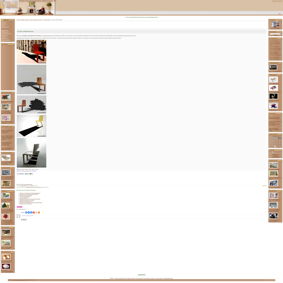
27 (270, 146)
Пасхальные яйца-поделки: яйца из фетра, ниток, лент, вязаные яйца (6, 200)
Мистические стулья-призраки (26, 195)
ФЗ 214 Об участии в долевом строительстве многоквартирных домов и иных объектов (275, 123)
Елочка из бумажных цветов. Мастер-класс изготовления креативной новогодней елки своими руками (7, 211)
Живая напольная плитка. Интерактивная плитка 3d (274, 118)
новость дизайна (25, 170)
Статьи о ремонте (158, 278)
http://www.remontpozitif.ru (26, 184)
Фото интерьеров (139, 278)
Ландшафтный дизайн (274, 58)
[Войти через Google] (36, 212)
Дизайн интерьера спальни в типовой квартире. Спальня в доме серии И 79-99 (7, 178)
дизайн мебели (29, 187)
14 (271, 143)
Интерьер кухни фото (275, 28)
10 (276, 141)
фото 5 (33, 169)
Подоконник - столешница (274, 169)
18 (278, 143)
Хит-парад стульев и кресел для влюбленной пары (30, 193)
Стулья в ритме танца (24, 197)
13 (270, 143)
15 (273, 143)
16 (275, 143)
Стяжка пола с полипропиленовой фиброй (7, 271)
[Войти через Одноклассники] (39, 212)
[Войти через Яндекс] (34, 212)
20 (270, 144)
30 (275, 146)
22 (273, 144)
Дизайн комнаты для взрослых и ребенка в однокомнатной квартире (7, 237)
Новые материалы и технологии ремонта (274, 53)
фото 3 (26, 169)
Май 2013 (275, 136)
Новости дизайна (130, 278)
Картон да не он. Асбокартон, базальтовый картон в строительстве (7, 163)
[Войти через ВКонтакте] (29, 212)
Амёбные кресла (272, 109)
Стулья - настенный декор (25, 196)
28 (271, 146)
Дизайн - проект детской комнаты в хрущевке (6, 248)
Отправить (24, 219)
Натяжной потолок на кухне (274, 187)
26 (280, 144)
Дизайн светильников (274, 42)
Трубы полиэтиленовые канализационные (274, 220)
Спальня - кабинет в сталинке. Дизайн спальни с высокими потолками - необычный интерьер (7, 137)
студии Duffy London (46, 35)
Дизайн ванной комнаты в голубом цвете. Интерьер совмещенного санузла (274, 210)
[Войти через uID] (26, 212)
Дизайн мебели (47, 19)
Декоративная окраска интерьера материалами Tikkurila (274, 129)
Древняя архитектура (274, 57)
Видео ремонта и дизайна (148, 278)
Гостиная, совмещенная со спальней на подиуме (6, 148)
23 (275, 144)
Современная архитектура (275, 54)
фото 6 (37, 169)
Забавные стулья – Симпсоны (26, 203)
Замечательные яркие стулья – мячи (27, 200)
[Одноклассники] (29, 174)
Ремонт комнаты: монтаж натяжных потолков (6, 261)
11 (278, 141)
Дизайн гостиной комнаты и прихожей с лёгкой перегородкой (7, 131)
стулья (41, 187)
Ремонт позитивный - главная (23, 19)
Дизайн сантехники (274, 46)
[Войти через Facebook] (31, 212)
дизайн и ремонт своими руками (19, 280)
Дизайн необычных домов (275, 49)
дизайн (33, 187)
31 (276, 146)
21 (271, 144)
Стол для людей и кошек (274, 83)
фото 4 (30, 169)
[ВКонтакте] (26, 174)
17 (276, 143)
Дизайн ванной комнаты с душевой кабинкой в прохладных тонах (6, 143)
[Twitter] (27, 174)
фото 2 (22, 169)
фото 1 (19, 169)
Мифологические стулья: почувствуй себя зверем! (30, 199)
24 (276, 144)
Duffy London (37, 187)
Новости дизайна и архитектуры (36, 19)
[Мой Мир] (30, 174)
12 (280, 141)
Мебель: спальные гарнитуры (275, 71)
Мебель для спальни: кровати (7, 187)
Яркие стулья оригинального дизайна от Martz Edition (31, 202)
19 (280, 143)
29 (273, 146)
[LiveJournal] (32, 174)
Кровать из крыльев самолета (275, 91)
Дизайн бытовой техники (275, 48)
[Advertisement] (8, 67)
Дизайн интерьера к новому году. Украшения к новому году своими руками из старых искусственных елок (7, 222)
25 (278, 144)
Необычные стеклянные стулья (26, 201)
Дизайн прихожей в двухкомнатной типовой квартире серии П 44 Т (6, 112)
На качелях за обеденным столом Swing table (29, 194)
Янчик (32, 185)
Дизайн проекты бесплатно (120, 278)
